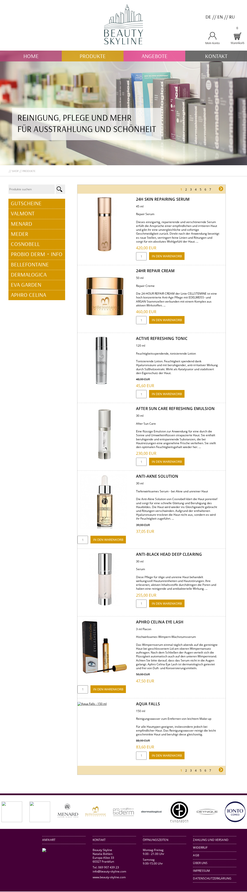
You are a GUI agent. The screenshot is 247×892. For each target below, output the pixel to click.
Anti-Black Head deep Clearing (169, 554)
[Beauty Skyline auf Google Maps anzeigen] (44, 851)
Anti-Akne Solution (157, 476)
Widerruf (200, 848)
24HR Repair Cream (155, 270)
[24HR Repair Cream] (104, 322)
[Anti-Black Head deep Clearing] (104, 605)
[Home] (123, 48)
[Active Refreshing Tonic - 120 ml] (101, 384)
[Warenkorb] (237, 43)
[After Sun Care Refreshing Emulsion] (104, 460)
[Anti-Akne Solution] (104, 527)
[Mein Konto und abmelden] (212, 43)
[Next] (236, 812)
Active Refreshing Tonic (161, 338)
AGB (196, 855)
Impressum (201, 871)
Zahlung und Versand (210, 840)
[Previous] (10, 812)
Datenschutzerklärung (212, 878)
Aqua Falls (148, 704)
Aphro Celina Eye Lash (159, 622)
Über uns (200, 863)
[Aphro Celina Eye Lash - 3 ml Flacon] (104, 673)
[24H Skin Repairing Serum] (104, 250)
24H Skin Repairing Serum (163, 199)
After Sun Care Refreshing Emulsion (175, 408)
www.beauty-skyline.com (109, 877)
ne (216, 189)
